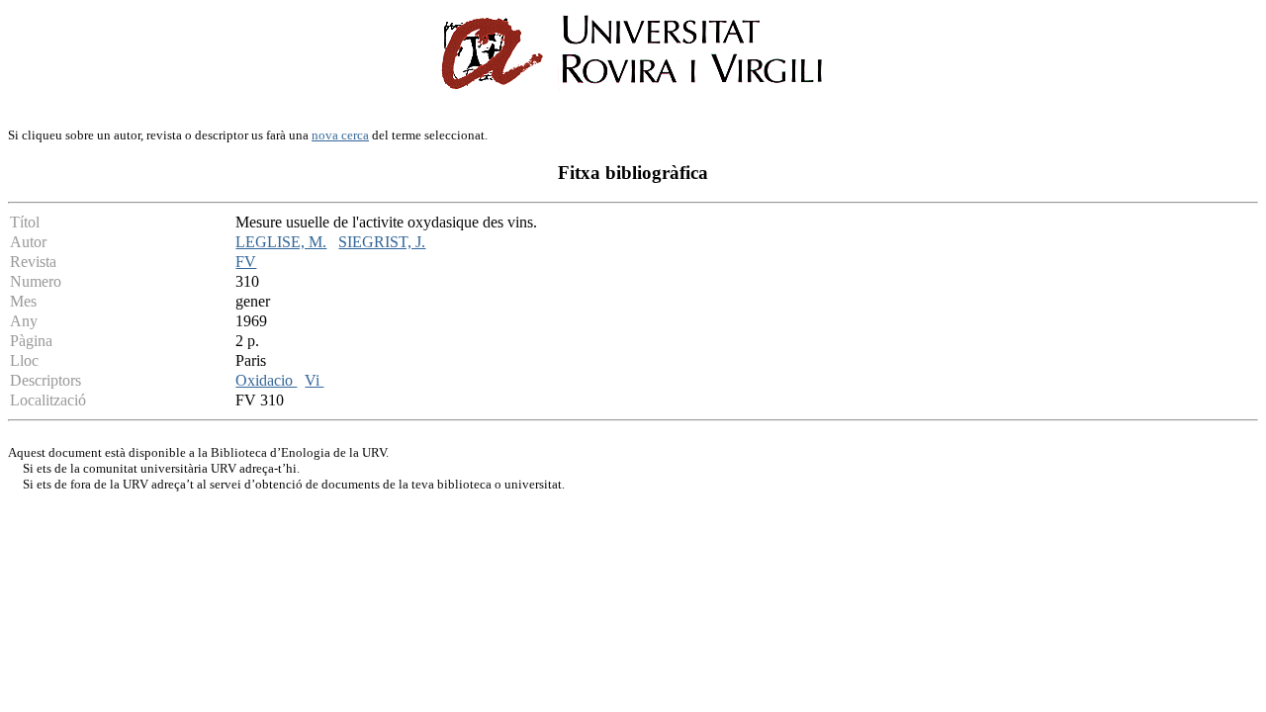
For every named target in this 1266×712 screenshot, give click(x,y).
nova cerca (340, 135)
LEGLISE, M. (280, 241)
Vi (314, 380)
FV (245, 261)
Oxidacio (266, 380)
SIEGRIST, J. (381, 241)
